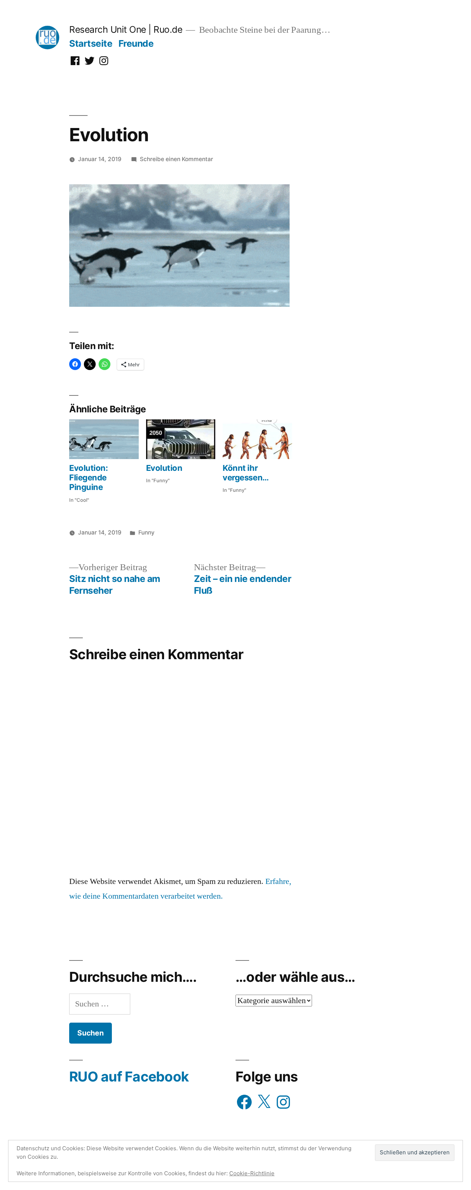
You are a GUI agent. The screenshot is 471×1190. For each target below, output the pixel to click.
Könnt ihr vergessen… (246, 472)
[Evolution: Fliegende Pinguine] (104, 439)
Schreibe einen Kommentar (176, 159)
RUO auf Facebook (129, 1076)
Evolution (164, 468)
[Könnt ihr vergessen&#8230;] (257, 439)
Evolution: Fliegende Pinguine (88, 477)
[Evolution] (181, 439)
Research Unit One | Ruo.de (125, 29)
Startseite (90, 43)
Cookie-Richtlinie (252, 1173)
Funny (146, 532)
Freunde (136, 43)
